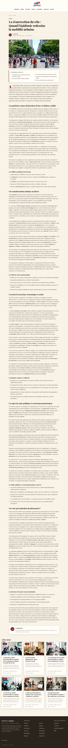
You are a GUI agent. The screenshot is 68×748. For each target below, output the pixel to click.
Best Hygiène (4, 740)
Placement (27, 728)
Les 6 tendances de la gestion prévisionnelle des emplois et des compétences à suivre (56, 659)
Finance (34, 9)
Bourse (41, 723)
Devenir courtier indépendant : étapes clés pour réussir (31, 659)
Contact (56, 725)
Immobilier (39, 9)
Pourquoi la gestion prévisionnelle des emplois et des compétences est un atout (56, 694)
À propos (27, 632)
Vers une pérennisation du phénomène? (44, 80)
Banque (26, 736)
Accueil (10, 15)
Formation (27, 9)
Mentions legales (58, 728)
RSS (55, 731)
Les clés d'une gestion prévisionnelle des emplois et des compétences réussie (11, 694)
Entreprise (16, 9)
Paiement (41, 728)
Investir (52, 9)
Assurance (46, 9)
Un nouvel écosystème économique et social (46, 74)
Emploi (22, 9)
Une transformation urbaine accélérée (20, 78)
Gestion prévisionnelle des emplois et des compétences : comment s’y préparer (33, 694)
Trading (26, 725)
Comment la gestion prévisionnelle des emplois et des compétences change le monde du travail (11, 660)
